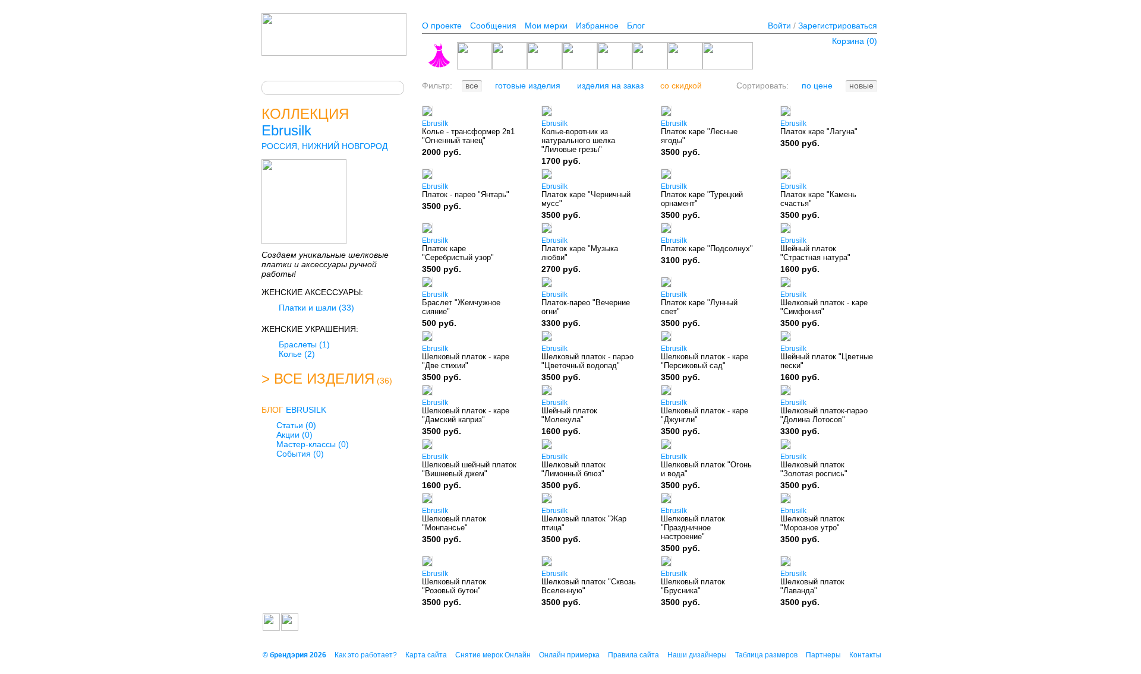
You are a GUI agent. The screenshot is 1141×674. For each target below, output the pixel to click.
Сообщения (493, 25)
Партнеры (823, 655)
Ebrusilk (286, 130)
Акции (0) (294, 434)
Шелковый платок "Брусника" (693, 586)
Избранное (597, 25)
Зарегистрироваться (837, 25)
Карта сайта (426, 655)
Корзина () (854, 41)
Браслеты (304, 344)
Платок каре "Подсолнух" (707, 248)
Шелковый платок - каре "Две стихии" (465, 361)
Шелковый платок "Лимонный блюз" (573, 469)
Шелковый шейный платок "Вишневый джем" (469, 469)
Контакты (865, 655)
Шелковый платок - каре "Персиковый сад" (704, 361)
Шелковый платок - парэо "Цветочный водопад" (587, 361)
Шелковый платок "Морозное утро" (812, 523)
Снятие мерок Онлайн (493, 655)
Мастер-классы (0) (312, 444)
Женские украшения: (309, 329)
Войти (779, 25)
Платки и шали (316, 307)
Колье (297, 354)
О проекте (442, 25)
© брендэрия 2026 (294, 655)
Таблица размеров (766, 655)
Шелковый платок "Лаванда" (812, 586)
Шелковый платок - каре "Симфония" (824, 307)
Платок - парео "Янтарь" (465, 194)
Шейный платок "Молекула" (569, 415)
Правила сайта (633, 655)
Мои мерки (546, 25)
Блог (636, 25)
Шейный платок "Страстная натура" (815, 253)
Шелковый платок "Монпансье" (454, 523)
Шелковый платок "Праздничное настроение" (693, 527)
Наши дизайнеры (697, 655)
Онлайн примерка (569, 655)
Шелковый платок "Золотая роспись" (813, 469)
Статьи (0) (296, 425)
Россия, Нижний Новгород (324, 146)
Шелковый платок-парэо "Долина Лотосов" (824, 415)
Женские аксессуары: (312, 292)
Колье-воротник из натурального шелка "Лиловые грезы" (578, 140)
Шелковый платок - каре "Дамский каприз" (465, 415)
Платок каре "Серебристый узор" (458, 253)
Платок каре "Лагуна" (819, 131)
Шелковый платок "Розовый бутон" (454, 586)
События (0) (300, 453)
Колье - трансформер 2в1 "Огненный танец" (468, 136)
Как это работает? (366, 655)
